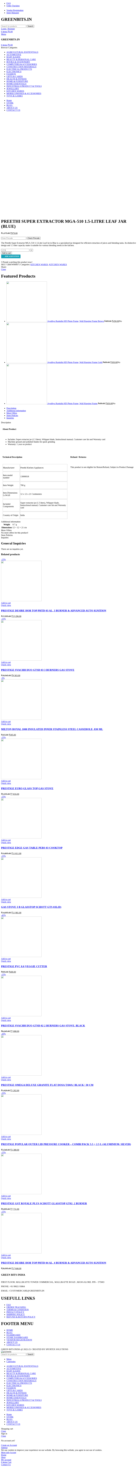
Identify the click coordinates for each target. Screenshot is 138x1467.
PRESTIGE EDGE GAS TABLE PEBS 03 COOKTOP (32, 847)
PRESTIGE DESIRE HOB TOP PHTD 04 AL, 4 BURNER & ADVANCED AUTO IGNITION (53, 1262)
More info (5, 1452)
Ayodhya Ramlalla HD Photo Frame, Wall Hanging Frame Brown (75, 321)
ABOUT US (12, 1342)
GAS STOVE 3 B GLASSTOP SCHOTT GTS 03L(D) (31, 907)
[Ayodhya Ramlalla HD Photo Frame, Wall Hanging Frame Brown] (26, 321)
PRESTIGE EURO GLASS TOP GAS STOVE (27, 788)
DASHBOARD (13, 1335)
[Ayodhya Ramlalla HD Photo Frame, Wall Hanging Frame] (26, 403)
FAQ (8, 1305)
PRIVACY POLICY (15, 1312)
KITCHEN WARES (39, 264)
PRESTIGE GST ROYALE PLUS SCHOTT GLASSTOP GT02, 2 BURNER (44, 1203)
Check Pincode (33, 238)
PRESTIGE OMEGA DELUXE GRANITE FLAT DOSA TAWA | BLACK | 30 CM (47, 1085)
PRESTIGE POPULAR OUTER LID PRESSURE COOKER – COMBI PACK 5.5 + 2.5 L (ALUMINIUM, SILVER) (66, 1144)
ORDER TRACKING (16, 1307)
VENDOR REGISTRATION (19, 1340)
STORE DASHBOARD (17, 1337)
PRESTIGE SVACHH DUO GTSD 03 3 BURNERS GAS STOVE (37, 670)
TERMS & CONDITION (17, 1309)
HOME (9, 1330)
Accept (13, 1452)
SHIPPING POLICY (15, 1314)
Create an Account (9, 1445)
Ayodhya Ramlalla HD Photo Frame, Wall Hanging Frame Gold (75, 362)
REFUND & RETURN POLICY (20, 1317)
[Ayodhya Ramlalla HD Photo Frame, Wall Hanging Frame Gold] (26, 362)
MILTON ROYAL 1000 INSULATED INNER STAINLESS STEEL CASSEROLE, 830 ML (52, 729)
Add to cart (6, 253)
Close (3, 269)
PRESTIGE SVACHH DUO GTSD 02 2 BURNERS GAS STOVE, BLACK (43, 1025)
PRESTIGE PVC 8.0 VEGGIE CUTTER (24, 966)
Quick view (6, 605)
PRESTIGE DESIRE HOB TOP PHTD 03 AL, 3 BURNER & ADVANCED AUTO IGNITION (53, 610)
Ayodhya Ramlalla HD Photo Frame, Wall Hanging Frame (72, 403)
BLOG (9, 1332)
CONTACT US (13, 1345)
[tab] (71, 408)
